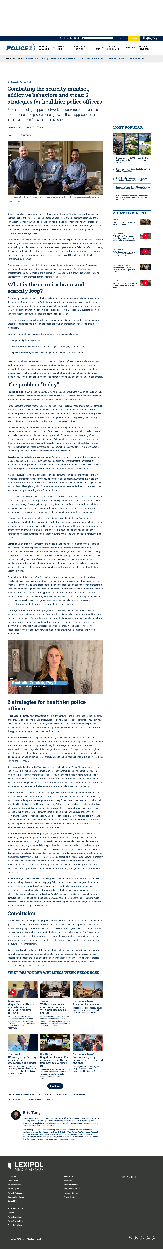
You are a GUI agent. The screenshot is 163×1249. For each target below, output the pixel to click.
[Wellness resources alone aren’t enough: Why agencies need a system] (55, 989)
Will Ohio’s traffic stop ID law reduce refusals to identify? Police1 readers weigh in (132, 198)
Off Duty (115, 220)
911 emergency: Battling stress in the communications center (22, 1060)
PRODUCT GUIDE (62, 47)
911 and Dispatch (14, 1054)
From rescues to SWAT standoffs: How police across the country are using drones (132, 160)
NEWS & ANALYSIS (44, 47)
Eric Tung (38, 127)
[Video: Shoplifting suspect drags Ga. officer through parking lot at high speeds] (145, 236)
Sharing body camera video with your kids (124, 223)
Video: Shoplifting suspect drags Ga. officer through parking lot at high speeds (124, 238)
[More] (54, 48)
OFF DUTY (97, 47)
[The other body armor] (88, 989)
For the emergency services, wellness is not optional (88, 1060)
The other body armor (86, 1004)
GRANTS (129, 47)
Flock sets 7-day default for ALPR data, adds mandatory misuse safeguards (133, 188)
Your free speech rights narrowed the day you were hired (124, 269)
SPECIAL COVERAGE (144, 47)
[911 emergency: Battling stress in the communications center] (23, 1042)
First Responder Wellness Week (19, 82)
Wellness (50, 1099)
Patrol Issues (14, 1099)
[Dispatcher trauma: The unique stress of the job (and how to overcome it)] (55, 1042)
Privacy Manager (129, 1177)
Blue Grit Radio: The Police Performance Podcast (75, 1132)
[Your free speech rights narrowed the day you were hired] (145, 267)
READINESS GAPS (116, 58)
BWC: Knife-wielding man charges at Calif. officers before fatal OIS (124, 254)
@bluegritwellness (34, 1134)
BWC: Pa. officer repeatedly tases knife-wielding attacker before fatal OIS (133, 179)
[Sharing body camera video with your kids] (145, 222)
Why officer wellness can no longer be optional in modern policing (21, 1008)
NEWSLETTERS (122, 38)
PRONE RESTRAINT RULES (91, 58)
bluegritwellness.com (42, 1132)
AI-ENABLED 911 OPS (35, 58)
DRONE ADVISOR (137, 58)
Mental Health (79, 1094)
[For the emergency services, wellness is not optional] (88, 1042)
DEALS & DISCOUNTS (113, 47)
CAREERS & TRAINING (80, 47)
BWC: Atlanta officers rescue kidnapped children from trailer (125, 285)
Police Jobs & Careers (33, 1099)
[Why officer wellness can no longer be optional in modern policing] (23, 989)
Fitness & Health (14, 1001)
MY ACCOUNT (134, 38)
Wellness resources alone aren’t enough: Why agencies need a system (53, 1008)
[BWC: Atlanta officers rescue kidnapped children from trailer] (145, 283)
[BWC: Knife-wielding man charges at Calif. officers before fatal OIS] (145, 251)
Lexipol (23, 1239)
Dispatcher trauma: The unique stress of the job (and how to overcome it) (54, 1061)
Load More (55, 1086)
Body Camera (118, 234)
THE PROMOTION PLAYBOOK (62, 58)
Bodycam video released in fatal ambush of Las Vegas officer (133, 170)
